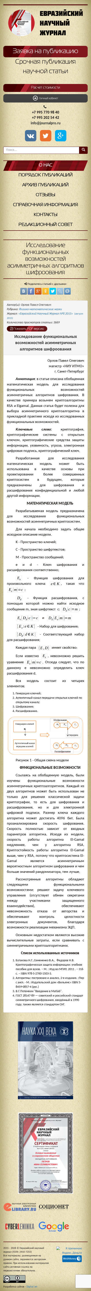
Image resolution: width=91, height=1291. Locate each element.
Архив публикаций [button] (45, 185)
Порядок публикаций (46, 175)
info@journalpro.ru (46, 123)
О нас (45, 165)
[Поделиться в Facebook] (31, 291)
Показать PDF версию (28, 329)
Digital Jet (32, 1286)
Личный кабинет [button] (48, 98)
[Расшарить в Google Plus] (60, 136)
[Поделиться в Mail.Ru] (67, 291)
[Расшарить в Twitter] (46, 136)
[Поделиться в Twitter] (52, 291)
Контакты (45, 215)
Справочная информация (45, 205)
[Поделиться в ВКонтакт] (23, 291)
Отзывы (45, 195)
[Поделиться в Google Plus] (38, 291)
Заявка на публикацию (45, 51)
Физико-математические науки (40, 309)
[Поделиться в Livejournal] (60, 291)
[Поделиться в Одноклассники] (45, 291)
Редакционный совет (46, 225)
